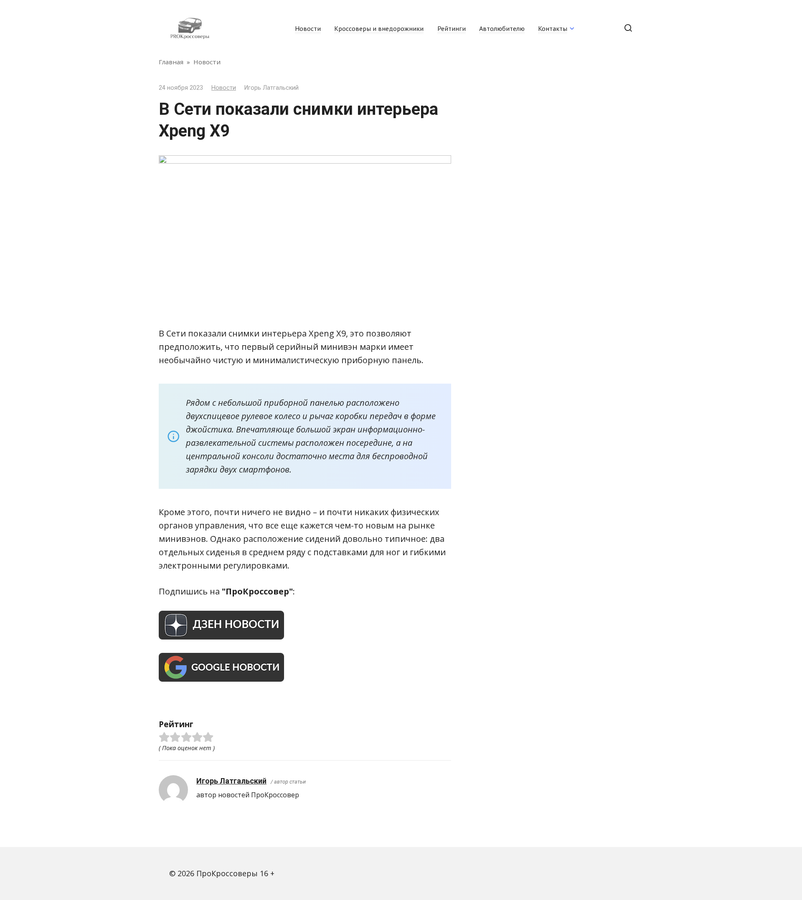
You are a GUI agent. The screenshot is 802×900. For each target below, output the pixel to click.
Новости (308, 28)
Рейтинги (451, 28)
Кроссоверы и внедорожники (379, 28)
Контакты (552, 28)
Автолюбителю (502, 28)
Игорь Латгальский (231, 780)
